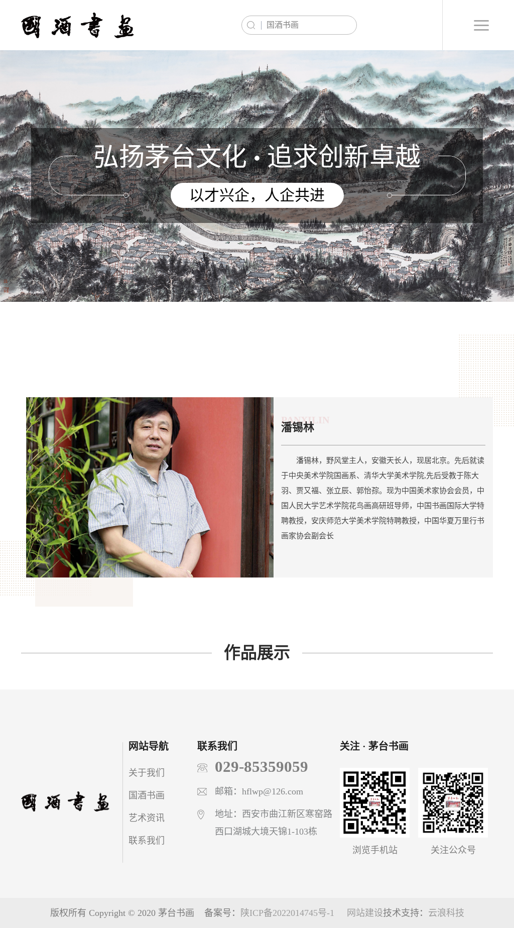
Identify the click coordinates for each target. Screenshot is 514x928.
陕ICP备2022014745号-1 (287, 913)
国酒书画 (146, 795)
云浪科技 (446, 913)
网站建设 (365, 913)
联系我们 (146, 841)
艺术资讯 (146, 818)
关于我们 (146, 773)
